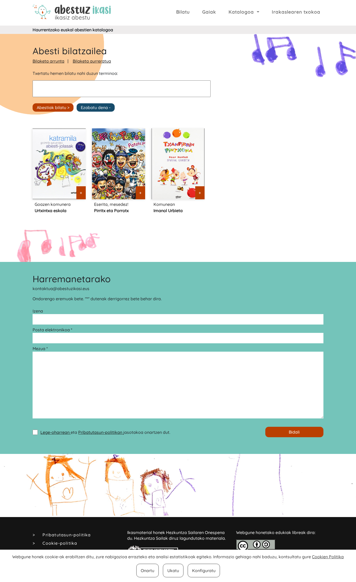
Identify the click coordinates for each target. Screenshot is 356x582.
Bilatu (183, 12)
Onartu (147, 570)
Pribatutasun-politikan (100, 432)
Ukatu (173, 570)
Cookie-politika (59, 543)
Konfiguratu (204, 570)
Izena (38, 311)
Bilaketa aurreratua (92, 61)
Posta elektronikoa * (52, 329)
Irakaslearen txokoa (296, 12)
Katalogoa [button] (242, 12)
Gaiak (209, 12)
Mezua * (40, 348)
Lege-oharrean (55, 432)
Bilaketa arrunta (48, 61)
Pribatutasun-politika (66, 534)
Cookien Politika (328, 556)
